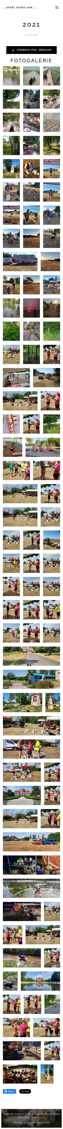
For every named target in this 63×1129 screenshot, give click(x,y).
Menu (57, 7)
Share (11, 1091)
